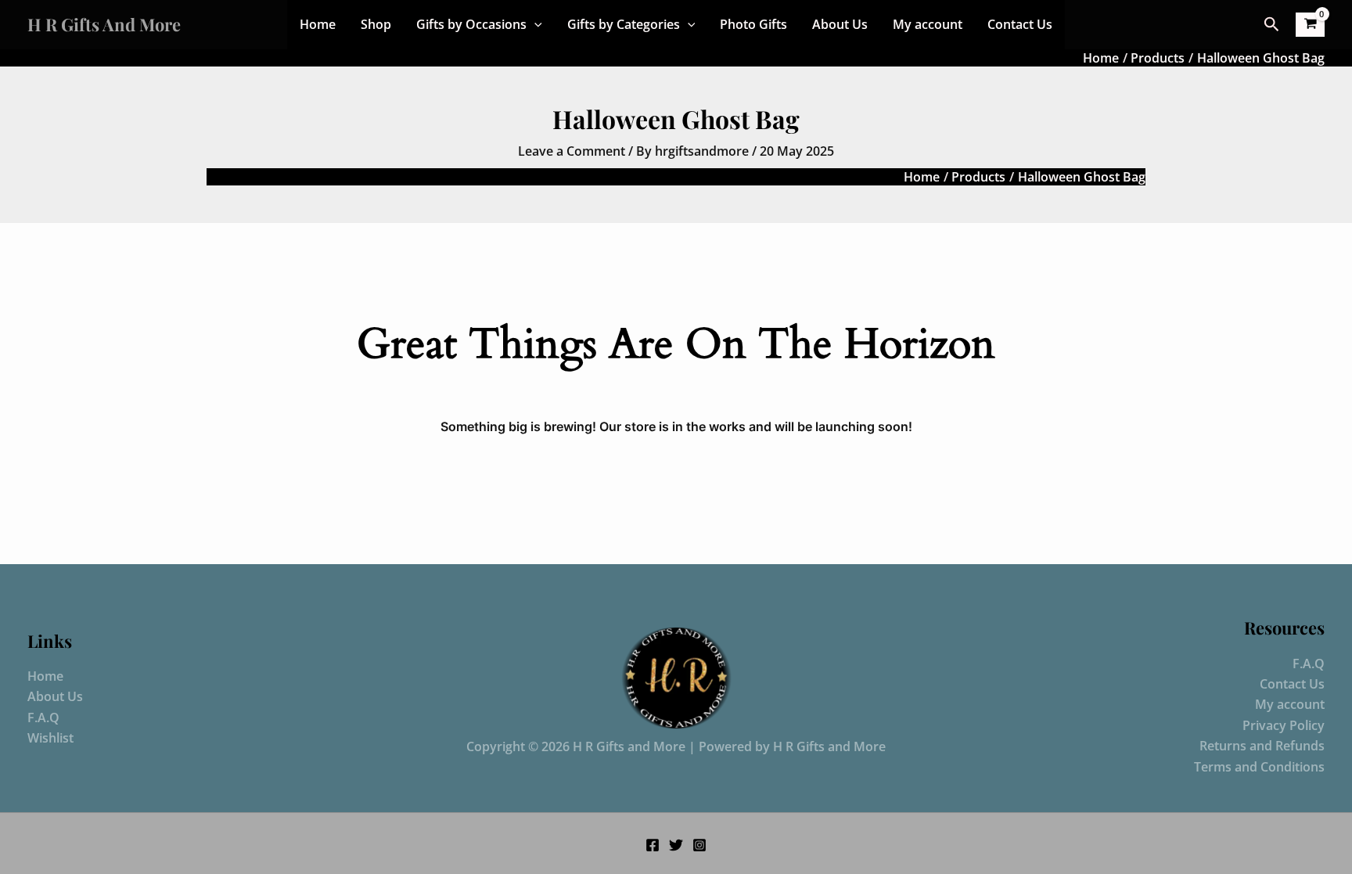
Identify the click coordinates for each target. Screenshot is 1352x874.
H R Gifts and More (104, 24)
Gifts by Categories (623, 24)
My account (927, 24)
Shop (376, 24)
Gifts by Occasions (471, 24)
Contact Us (1019, 24)
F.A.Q (43, 717)
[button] (534, 24)
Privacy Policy (1283, 725)
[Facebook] (652, 845)
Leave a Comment (571, 151)
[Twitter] (676, 845)
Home (318, 24)
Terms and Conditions (1259, 766)
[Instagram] (699, 845)
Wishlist (50, 737)
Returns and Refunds (1262, 745)
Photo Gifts (753, 24)
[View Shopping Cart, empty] (1310, 24)
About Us (840, 24)
